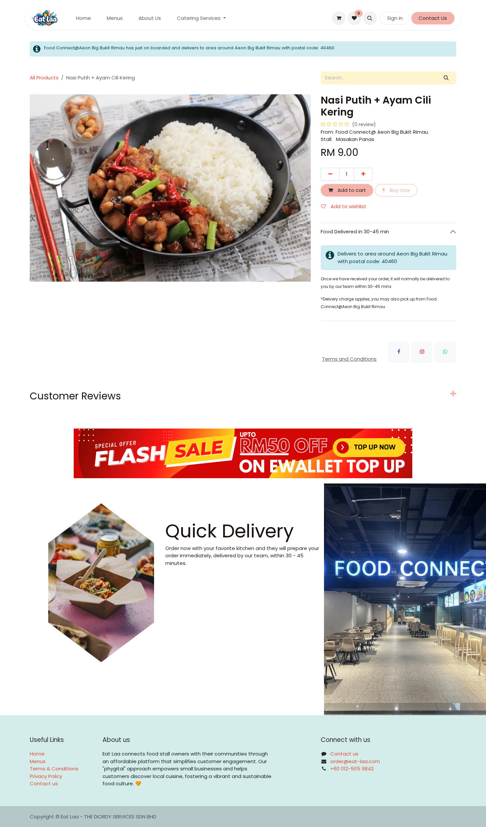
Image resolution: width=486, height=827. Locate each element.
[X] (422, 352)
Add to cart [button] (351, 190)
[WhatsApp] (445, 352)
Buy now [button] (399, 190)
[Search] (446, 77)
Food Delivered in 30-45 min (355, 231)
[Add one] (363, 174)
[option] (243, 506)
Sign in (395, 18)
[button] (370, 18)
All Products (44, 77)
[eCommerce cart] (339, 18)
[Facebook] (399, 352)
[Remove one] (330, 174)
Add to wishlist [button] (347, 206)
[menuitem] (83, 18)
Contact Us (433, 18)
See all (439, 442)
